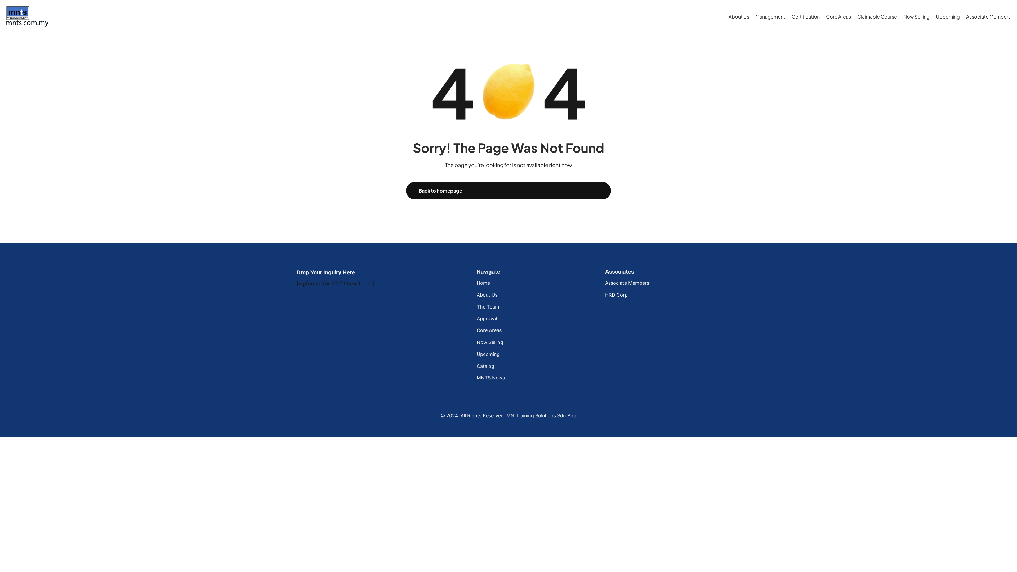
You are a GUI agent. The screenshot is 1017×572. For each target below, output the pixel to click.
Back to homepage (440, 190)
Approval (487, 318)
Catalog (485, 366)
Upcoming (488, 354)
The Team (488, 307)
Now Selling (490, 342)
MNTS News (491, 378)
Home (483, 283)
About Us (487, 295)
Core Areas (489, 330)
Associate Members (627, 283)
